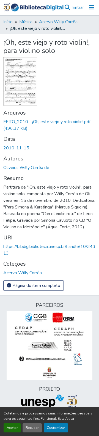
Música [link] (25, 22)
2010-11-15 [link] (16, 148)
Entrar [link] (78, 7)
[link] (49, 125)
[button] (37, 7)
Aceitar (12, 427)
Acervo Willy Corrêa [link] (58, 22)
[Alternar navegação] (91, 7)
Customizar (56, 427)
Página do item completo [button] (35, 285)
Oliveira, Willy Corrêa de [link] (26, 168)
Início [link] (8, 22)
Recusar (32, 427)
